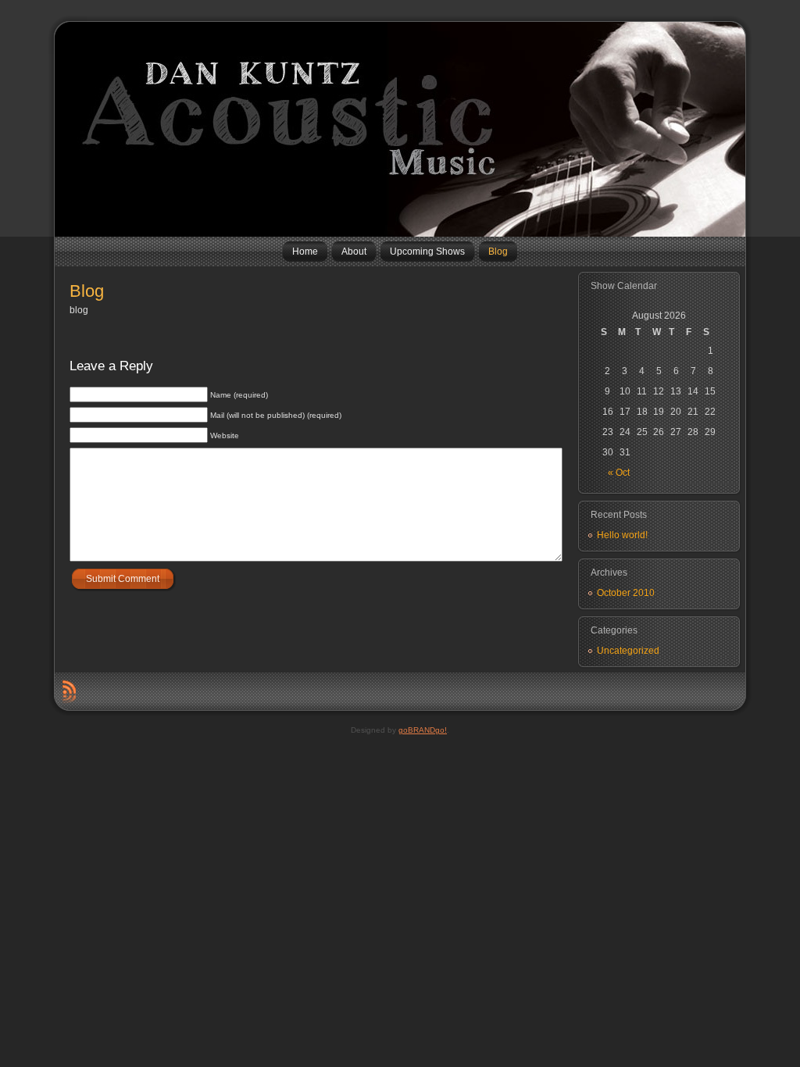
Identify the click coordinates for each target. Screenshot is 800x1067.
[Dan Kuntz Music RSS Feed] (69, 691)
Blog (87, 291)
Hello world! (622, 535)
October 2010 (626, 592)
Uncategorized (628, 650)
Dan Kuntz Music (60, 129)
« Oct (619, 472)
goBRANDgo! (422, 730)
